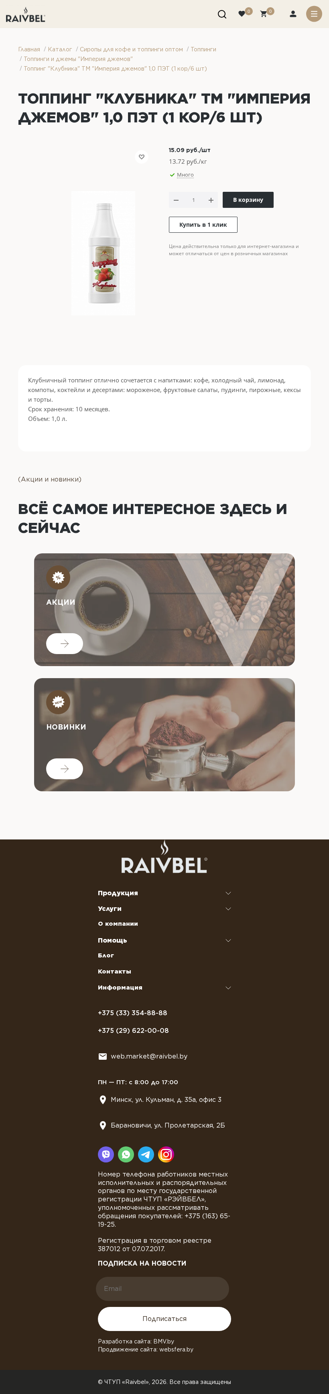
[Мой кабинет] (294, 15)
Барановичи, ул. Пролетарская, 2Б (168, 1125)
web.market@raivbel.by (149, 1056)
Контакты (114, 971)
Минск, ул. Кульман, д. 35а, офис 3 (166, 1099)
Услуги (110, 908)
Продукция (118, 893)
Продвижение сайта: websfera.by (145, 1349)
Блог (106, 955)
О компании (118, 923)
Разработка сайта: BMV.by (136, 1341)
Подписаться (164, 1319)
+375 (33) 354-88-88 (132, 1013)
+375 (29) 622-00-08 (133, 1030)
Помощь (112, 940)
